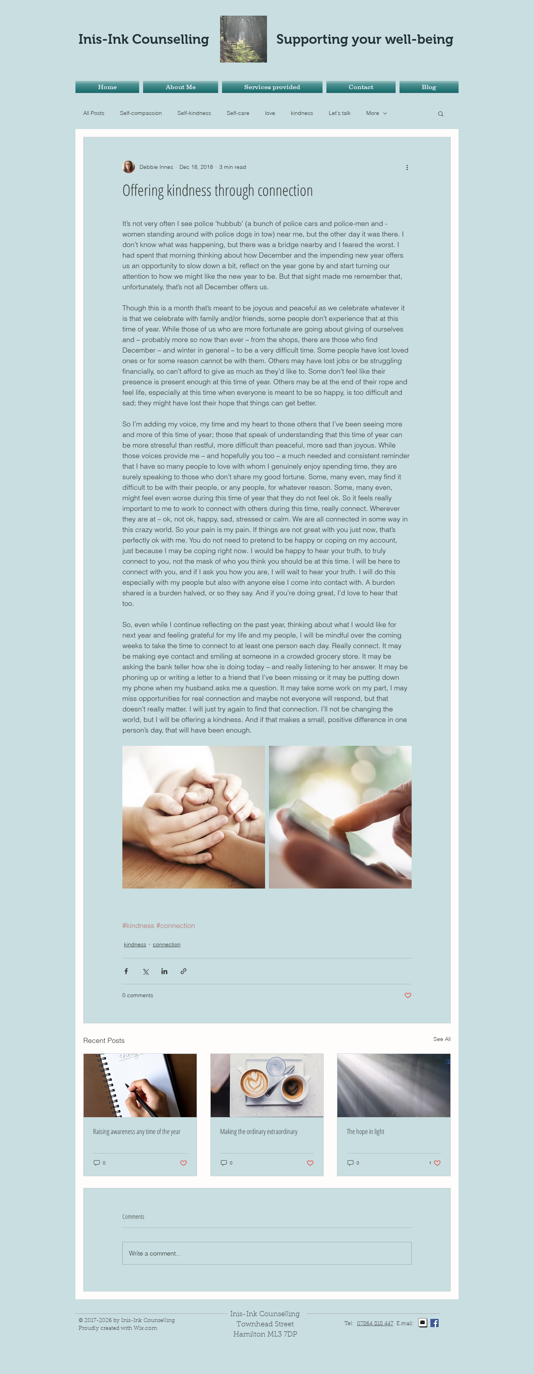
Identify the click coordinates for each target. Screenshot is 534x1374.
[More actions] (407, 167)
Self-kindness (194, 112)
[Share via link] (183, 971)
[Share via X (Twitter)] (145, 971)
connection (167, 944)
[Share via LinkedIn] (164, 971)
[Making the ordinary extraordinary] (267, 1085)
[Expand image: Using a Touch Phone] (340, 817)
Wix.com (145, 1328)
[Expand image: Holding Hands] (193, 817)
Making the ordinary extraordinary (258, 1131)
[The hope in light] (393, 1085)
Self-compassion (141, 112)
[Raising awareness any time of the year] (140, 1085)
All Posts (93, 112)
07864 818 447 (375, 1324)
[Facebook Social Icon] (434, 1323)
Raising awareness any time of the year (137, 1131)
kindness (302, 112)
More (372, 112)
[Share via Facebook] (126, 971)
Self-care (238, 112)
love (270, 112)
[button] (440, 113)
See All (442, 1039)
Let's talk (340, 112)
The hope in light (365, 1131)
